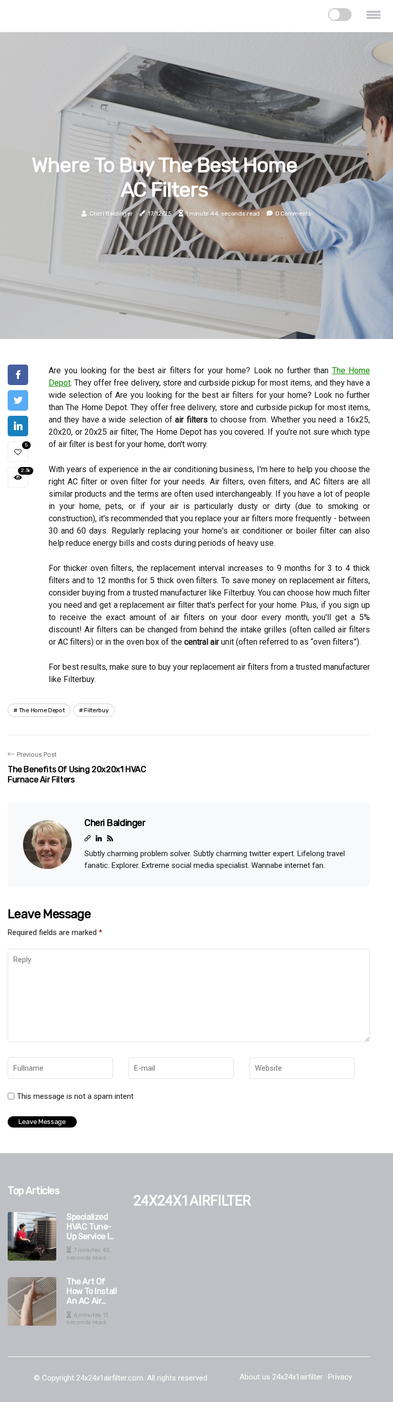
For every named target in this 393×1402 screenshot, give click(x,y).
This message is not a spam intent (75, 1096)
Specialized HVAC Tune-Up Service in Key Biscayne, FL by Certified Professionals (92, 1227)
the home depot (42, 710)
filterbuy (96, 710)
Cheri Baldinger (111, 213)
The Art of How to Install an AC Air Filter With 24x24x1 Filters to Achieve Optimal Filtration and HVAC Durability (92, 1291)
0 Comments (293, 213)
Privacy (340, 1377)
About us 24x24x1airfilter (281, 1377)
